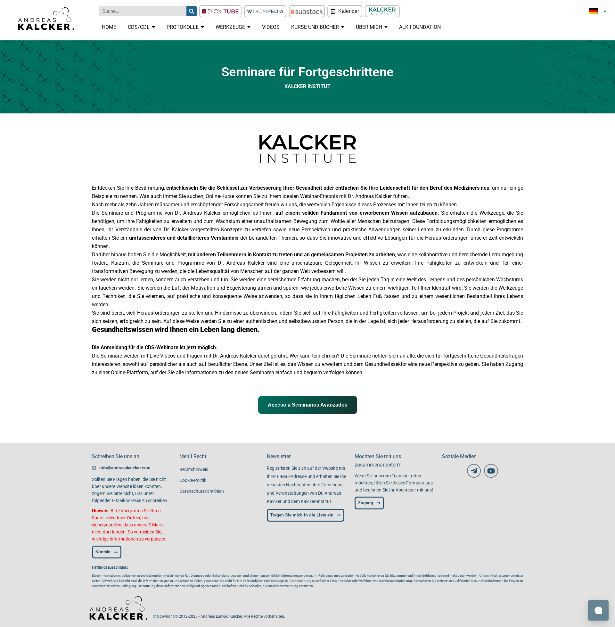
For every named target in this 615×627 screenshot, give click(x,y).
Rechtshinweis (193, 469)
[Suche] (191, 11)
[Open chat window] (598, 610)
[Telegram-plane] (474, 471)
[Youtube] (491, 471)
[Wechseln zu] (598, 11)
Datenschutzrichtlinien (201, 491)
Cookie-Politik (192, 480)
